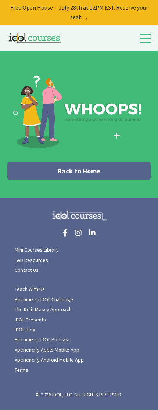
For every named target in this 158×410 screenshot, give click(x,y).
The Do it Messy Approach (43, 309)
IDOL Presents (30, 319)
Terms (21, 370)
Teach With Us (30, 289)
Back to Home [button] (79, 171)
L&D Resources (31, 260)
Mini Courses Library (37, 250)
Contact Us (27, 270)
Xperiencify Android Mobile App (49, 359)
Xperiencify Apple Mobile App (47, 349)
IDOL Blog (25, 329)
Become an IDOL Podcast (42, 339)
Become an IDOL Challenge (44, 299)
